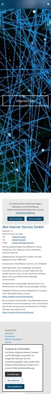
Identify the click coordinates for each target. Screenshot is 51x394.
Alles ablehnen (13, 380)
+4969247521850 (19, 237)
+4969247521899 (19, 239)
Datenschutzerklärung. (25, 212)
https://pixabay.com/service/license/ (17, 296)
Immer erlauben (35, 219)
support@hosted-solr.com (23, 242)
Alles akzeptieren (14, 386)
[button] (2, 4)
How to (8, 342)
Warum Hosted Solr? (13, 339)
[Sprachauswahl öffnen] (48, 4)
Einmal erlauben (16, 219)
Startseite (9, 333)
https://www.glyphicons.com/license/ (18, 312)
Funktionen (10, 336)
